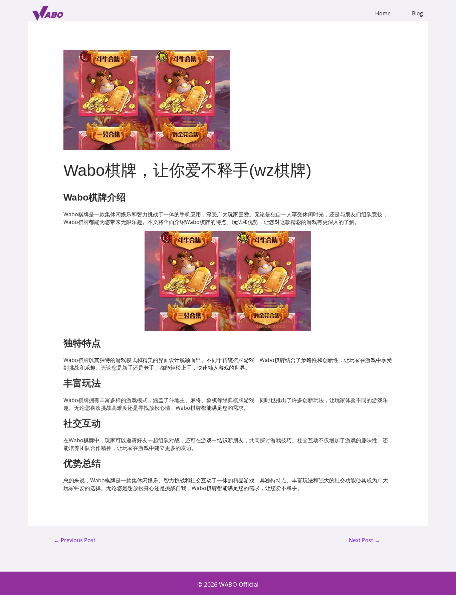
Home (383, 13)
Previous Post (74, 540)
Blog (417, 13)
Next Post (364, 540)
